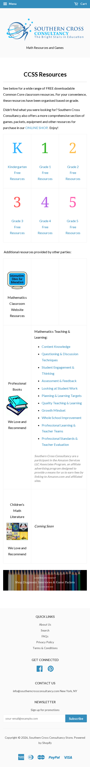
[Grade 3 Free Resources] (17, 212)
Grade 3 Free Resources (17, 227)
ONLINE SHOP (36, 128)
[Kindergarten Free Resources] (17, 157)
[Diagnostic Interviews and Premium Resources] (45, 589)
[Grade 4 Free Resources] (45, 212)
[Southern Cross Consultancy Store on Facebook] (39, 668)
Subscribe (76, 718)
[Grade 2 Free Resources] (73, 157)
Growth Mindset (54, 410)
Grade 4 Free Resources (45, 227)
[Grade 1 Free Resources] (45, 157)
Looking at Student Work (60, 388)
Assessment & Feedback (59, 381)
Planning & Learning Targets (62, 396)
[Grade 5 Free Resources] (73, 212)
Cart (83, 3)
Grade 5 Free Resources (73, 227)
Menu (12, 3)
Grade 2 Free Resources (73, 173)
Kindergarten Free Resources (17, 173)
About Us (45, 624)
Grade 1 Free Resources (45, 173)
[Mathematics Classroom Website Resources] (17, 288)
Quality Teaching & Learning (62, 403)
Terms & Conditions (45, 648)
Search (45, 630)
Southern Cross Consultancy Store (51, 737)
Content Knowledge (56, 346)
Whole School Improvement (61, 418)
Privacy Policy (45, 642)
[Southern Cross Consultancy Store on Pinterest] (51, 668)
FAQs (45, 636)
